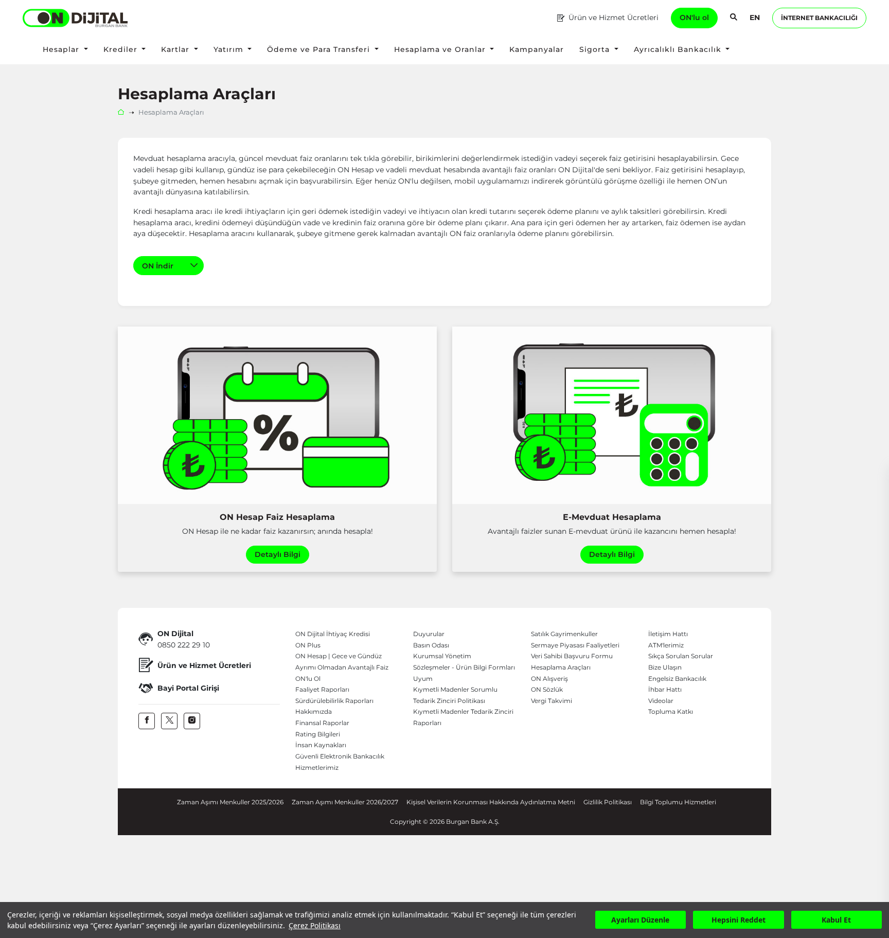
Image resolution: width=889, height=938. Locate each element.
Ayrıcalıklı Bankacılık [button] (679, 49)
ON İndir (158, 265)
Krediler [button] (121, 49)
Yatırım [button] (230, 49)
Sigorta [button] (595, 49)
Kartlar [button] (176, 49)
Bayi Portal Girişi (188, 688)
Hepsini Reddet (739, 920)
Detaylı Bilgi (277, 554)
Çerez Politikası (315, 925)
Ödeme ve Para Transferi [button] (319, 49)
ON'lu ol (694, 17)
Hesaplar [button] (62, 49)
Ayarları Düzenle (640, 920)
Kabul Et (836, 920)
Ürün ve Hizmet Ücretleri (613, 17)
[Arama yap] (733, 18)
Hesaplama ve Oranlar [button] (441, 49)
